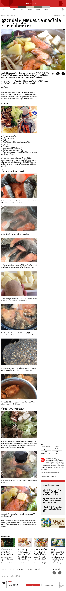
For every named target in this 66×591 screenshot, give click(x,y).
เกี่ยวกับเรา (5, 576)
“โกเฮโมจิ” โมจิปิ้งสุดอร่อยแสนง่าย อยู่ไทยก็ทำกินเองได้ (52, 509)
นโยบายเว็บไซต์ (15, 576)
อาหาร (22, 9)
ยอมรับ (33, 585)
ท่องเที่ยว (14, 9)
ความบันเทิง (30, 9)
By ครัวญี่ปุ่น (4, 87)
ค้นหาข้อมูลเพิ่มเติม (49, 585)
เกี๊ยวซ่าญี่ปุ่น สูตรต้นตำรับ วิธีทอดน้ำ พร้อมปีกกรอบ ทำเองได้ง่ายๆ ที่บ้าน (52, 492)
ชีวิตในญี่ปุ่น (46, 9)
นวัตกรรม (38, 9)
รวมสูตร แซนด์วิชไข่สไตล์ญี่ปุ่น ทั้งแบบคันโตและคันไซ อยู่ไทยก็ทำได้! (52, 501)
